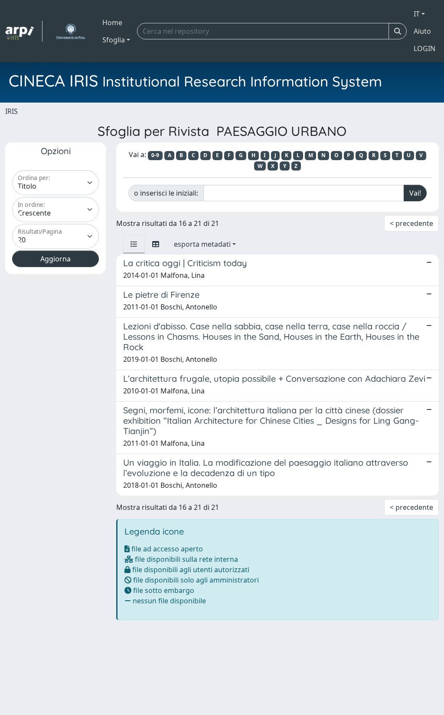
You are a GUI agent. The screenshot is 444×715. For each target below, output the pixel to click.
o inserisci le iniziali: (166, 193)
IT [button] (417, 14)
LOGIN (424, 48)
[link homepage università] (70, 31)
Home (112, 22)
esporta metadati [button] (202, 244)
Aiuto (422, 31)
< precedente (411, 223)
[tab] (134, 244)
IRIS (11, 111)
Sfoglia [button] (113, 40)
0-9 (155, 155)
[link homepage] (23, 31)
